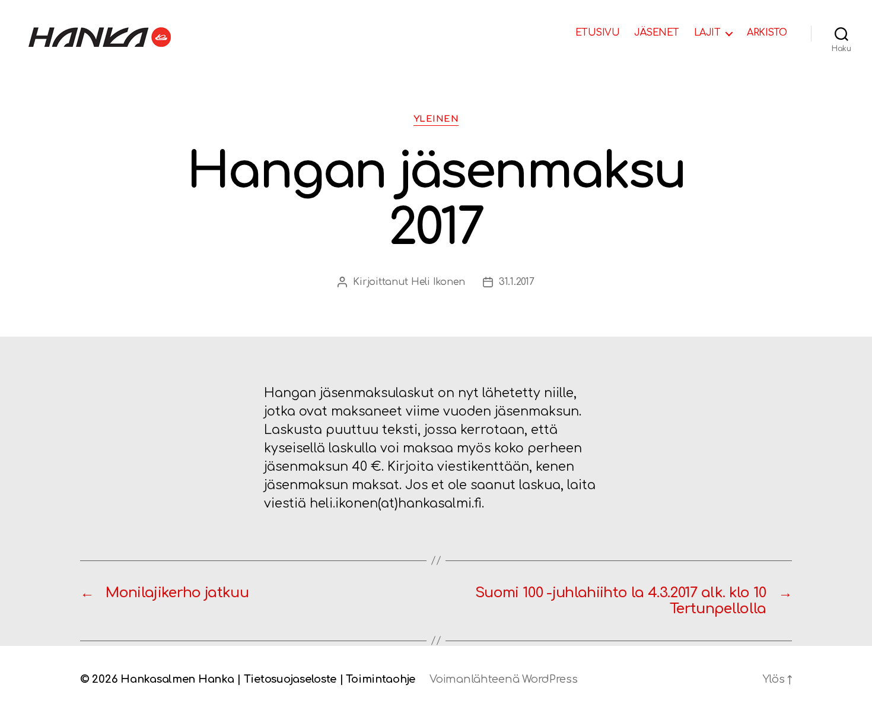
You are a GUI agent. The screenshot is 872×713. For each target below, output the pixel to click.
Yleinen (436, 119)
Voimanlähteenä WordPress (503, 679)
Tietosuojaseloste (290, 679)
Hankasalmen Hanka (177, 679)
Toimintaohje (380, 679)
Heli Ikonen (438, 282)
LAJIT (707, 32)
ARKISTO (767, 32)
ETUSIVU (597, 32)
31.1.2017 (516, 282)
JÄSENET (656, 32)
